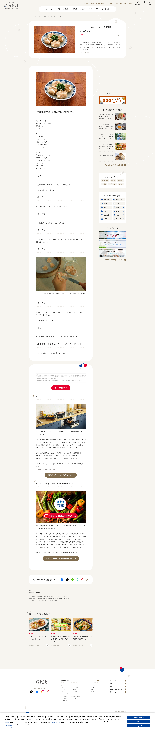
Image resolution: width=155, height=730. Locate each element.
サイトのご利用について (41, 600)
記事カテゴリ (101, 3)
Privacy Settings (139, 717)
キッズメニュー (95, 694)
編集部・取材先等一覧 (116, 689)
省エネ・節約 (94, 9)
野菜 (83, 35)
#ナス (120, 184)
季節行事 (73, 689)
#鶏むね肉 (105, 180)
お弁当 (92, 689)
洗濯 (66, 9)
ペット (73, 685)
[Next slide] (112, 9)
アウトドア (74, 694)
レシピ (110, 3)
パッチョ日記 (74, 698)
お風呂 (75, 9)
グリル (92, 687)
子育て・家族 (74, 687)
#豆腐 (104, 184)
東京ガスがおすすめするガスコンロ (59, 475)
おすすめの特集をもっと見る (114, 260)
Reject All (138, 721)
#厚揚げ (120, 180)
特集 (117, 3)
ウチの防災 (64, 696)
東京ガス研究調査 (75, 696)
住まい (84, 9)
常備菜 (92, 691)
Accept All (138, 726)
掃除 (59, 9)
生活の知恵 (107, 9)
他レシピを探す (60, 388)
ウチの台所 (64, 698)
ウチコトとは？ (128, 3)
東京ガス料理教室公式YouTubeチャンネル (60, 558)
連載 (121, 3)
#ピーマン (112, 184)
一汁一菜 (93, 685)
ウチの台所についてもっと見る (113, 165)
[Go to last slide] (43, 9)
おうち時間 (74, 691)
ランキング (113, 681)
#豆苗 (113, 180)
